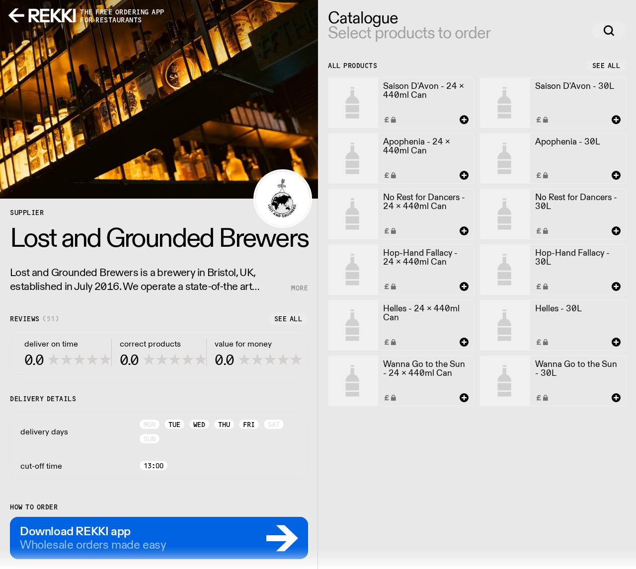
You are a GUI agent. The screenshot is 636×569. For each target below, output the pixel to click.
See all (288, 318)
